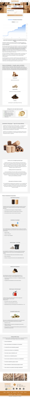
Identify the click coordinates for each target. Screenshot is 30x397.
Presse (18, 392)
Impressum (8, 392)
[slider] (10, 388)
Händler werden (10, 394)
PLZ (8, 12)
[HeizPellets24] (15, 1)
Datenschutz (14, 392)
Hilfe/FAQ (21, 392)
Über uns (25, 392)
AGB (11, 392)
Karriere (15, 394)
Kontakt (5, 392)
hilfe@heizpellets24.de (22, 386)
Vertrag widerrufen (19, 394)
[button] (26, 1)
